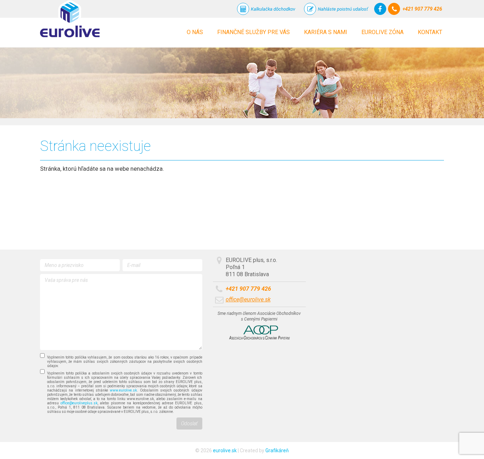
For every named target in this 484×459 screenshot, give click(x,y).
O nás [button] (195, 32)
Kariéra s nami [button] (325, 32)
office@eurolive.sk (248, 299)
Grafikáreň (277, 450)
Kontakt (430, 32)
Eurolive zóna (382, 32)
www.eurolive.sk (123, 390)
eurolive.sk (225, 450)
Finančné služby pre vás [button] (253, 32)
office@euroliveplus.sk (79, 403)
